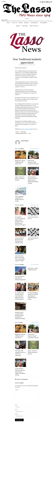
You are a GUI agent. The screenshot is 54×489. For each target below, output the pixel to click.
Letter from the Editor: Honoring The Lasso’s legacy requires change (20, 258)
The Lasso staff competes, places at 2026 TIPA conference (20, 353)
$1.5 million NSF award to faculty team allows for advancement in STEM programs (19, 296)
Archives (17, 25)
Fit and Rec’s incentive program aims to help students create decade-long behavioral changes (20, 221)
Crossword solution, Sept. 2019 (33, 238)
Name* (16, 404)
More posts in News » (35, 322)
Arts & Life (14, 22)
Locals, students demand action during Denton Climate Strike (19, 240)
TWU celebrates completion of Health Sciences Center (19, 199)
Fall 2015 (17, 131)
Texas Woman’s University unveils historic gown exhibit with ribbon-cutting (33, 180)
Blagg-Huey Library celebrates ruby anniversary (20, 162)
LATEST (31, 129)
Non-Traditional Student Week (21, 133)
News (8, 22)
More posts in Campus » (34, 148)
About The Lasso (33, 25)
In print (26, 129)
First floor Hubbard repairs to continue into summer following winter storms (33, 296)
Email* (16, 409)
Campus (22, 129)
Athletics (21, 22)
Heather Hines (23, 131)
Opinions (26, 22)
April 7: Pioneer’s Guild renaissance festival (20, 178)
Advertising (24, 25)
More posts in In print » (35, 204)
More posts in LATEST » (35, 264)
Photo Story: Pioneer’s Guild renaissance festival (33, 162)
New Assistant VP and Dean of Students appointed (20, 278)
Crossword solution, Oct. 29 (33, 217)
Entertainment (34, 22)
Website (16, 413)
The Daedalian (43, 22)
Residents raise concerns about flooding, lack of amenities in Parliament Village (20, 315)
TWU (29, 133)
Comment (17, 389)
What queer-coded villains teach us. (33, 269)
